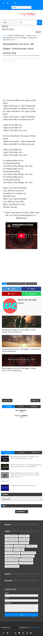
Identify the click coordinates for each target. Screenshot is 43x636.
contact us (5, 481)
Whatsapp (33, 294)
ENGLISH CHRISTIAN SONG (16, 35)
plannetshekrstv (26, 563)
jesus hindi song (26, 559)
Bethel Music (24, 536)
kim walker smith (12, 563)
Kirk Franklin (19, 546)
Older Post (35, 400)
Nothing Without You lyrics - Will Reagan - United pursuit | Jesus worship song (19, 369)
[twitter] (7, 2)
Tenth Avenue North (13, 556)
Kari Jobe (9, 546)
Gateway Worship (12, 543)
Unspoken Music (28, 556)
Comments (35, 452)
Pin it (13, 294)
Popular (7, 452)
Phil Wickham (18, 549)
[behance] (31, 632)
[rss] (27, 632)
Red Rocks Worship (12, 553)
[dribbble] (23, 632)
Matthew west (31, 546)
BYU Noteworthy (11, 536)
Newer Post (7, 400)
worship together (12, 566)
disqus (21, 406)
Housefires (24, 543)
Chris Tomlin (24, 539)
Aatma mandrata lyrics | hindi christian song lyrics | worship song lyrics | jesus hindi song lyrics (25, 475)
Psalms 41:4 (21, 218)
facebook (34, 406)
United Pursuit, (11, 61)
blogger (8, 406)
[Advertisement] (21, 80)
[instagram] (15, 2)
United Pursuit (30, 35)
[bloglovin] (19, 632)
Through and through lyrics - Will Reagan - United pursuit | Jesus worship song (19, 331)
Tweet (13, 289)
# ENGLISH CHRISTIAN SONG (16, 284)
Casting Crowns (11, 539)
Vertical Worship (12, 559)
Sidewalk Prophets (28, 553)
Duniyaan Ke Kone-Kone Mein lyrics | (23, 485)
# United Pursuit (31, 284)
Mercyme (9, 549)
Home (4, 35)
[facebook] (3, 2)
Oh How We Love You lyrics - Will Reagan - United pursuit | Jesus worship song (21, 350)
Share (32, 289)
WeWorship (14, 627)
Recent (21, 452)
